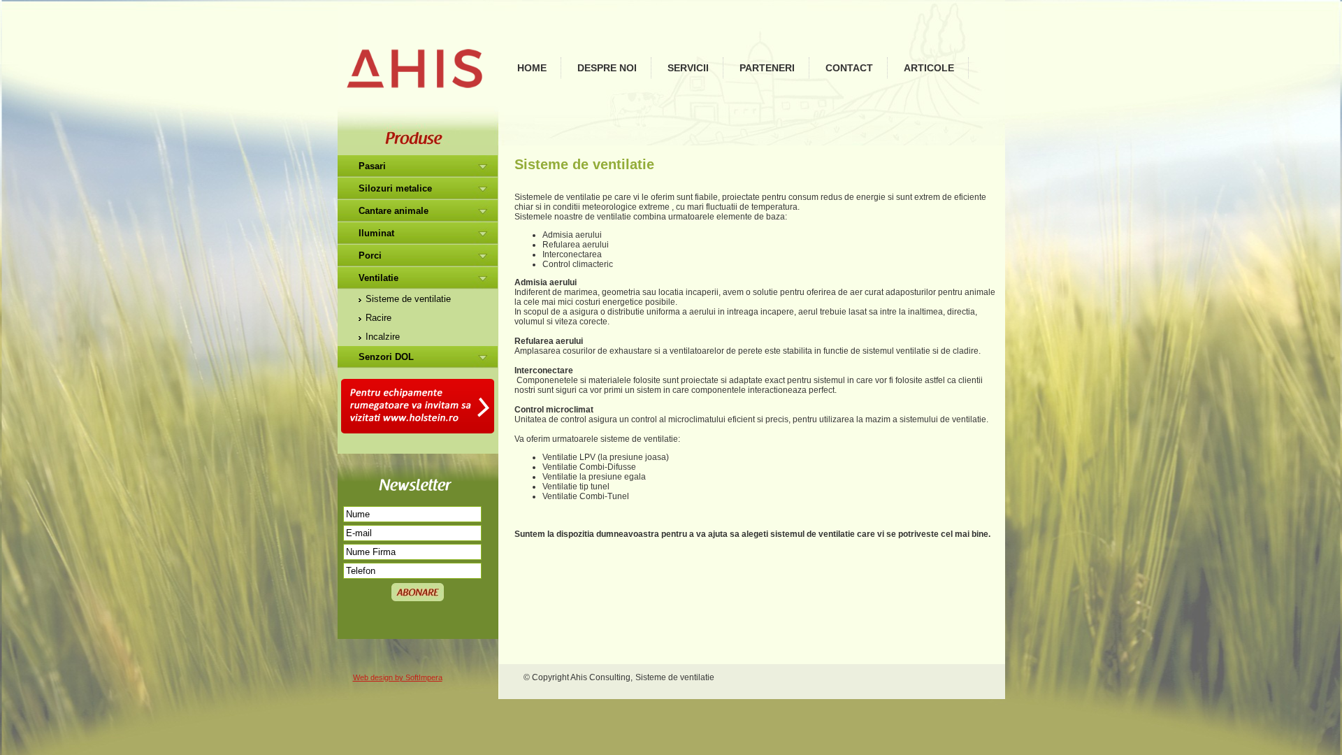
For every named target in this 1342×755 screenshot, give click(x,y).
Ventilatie (378, 278)
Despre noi (607, 67)
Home (532, 67)
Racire (378, 317)
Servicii (688, 67)
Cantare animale (393, 211)
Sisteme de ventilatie (408, 299)
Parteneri (767, 67)
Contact (849, 67)
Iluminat (376, 233)
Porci (370, 255)
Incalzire (383, 336)
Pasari (372, 166)
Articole (929, 67)
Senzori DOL (386, 357)
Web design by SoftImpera (397, 677)
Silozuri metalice (395, 188)
